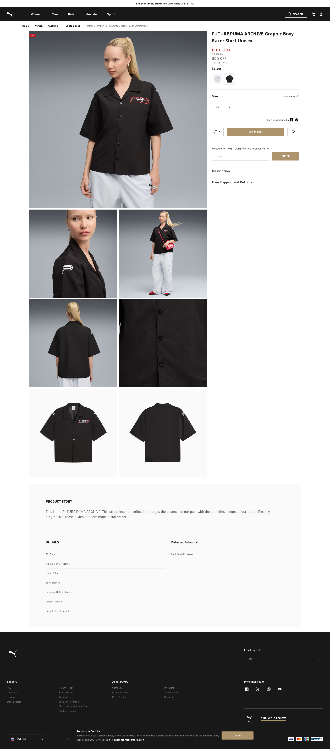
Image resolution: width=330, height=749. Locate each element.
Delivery (11, 697)
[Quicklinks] (321, 14)
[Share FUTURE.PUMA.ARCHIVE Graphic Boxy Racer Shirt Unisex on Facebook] (291, 119)
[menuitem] (36, 14)
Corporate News (120, 692)
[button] (217, 78)
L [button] (229, 106)
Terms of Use (66, 697)
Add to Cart (255, 131)
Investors (169, 687)
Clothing (53, 25)
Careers (168, 697)
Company (117, 687)
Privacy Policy (66, 692)
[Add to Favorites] (293, 132)
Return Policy (66, 687)
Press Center (119, 697)
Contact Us (13, 692)
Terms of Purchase (69, 701)
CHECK (286, 156)
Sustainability (171, 692)
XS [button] (217, 106)
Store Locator (14, 701)
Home (25, 25)
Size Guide (290, 96)
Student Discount (68, 710)
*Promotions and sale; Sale (73, 706)
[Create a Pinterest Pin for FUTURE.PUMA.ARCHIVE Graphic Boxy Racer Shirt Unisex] (296, 119)
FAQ (9, 687)
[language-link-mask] (26, 739)
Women (39, 25)
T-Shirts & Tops (71, 25)
